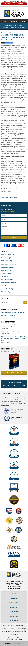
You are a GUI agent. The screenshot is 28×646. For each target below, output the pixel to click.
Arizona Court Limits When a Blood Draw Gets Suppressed (13, 326)
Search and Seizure (20, 188)
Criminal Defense (10, 188)
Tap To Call (7, 3)
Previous (4, 197)
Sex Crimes (6, 270)
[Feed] (22, 245)
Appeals (5, 276)
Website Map (14, 616)
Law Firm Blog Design (13, 643)
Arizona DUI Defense (8, 264)
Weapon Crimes (7, 273)
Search (25, 302)
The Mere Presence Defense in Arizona (12, 331)
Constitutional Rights (8, 282)
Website (14, 598)
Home (4, 21)
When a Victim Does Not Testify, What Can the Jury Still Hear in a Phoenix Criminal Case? (13, 338)
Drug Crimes (6, 258)
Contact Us (14, 21)
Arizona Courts (7, 289)
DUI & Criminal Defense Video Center (14, 383)
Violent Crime (6, 261)
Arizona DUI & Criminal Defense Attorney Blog (14, 13)
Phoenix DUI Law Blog (8, 315)
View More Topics (6, 292)
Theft (4, 285)
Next (15, 197)
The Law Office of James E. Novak (14, 639)
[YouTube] (19, 245)
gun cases (19, 172)
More (23, 21)
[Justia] (15, 245)
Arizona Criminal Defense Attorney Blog (13, 312)
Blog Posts (14, 620)
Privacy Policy (14, 602)
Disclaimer (14, 607)
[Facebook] (5, 245)
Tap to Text (20, 3)
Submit (14, 237)
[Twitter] (8, 245)
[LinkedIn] (12, 245)
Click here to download (14, 372)
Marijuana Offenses (8, 279)
